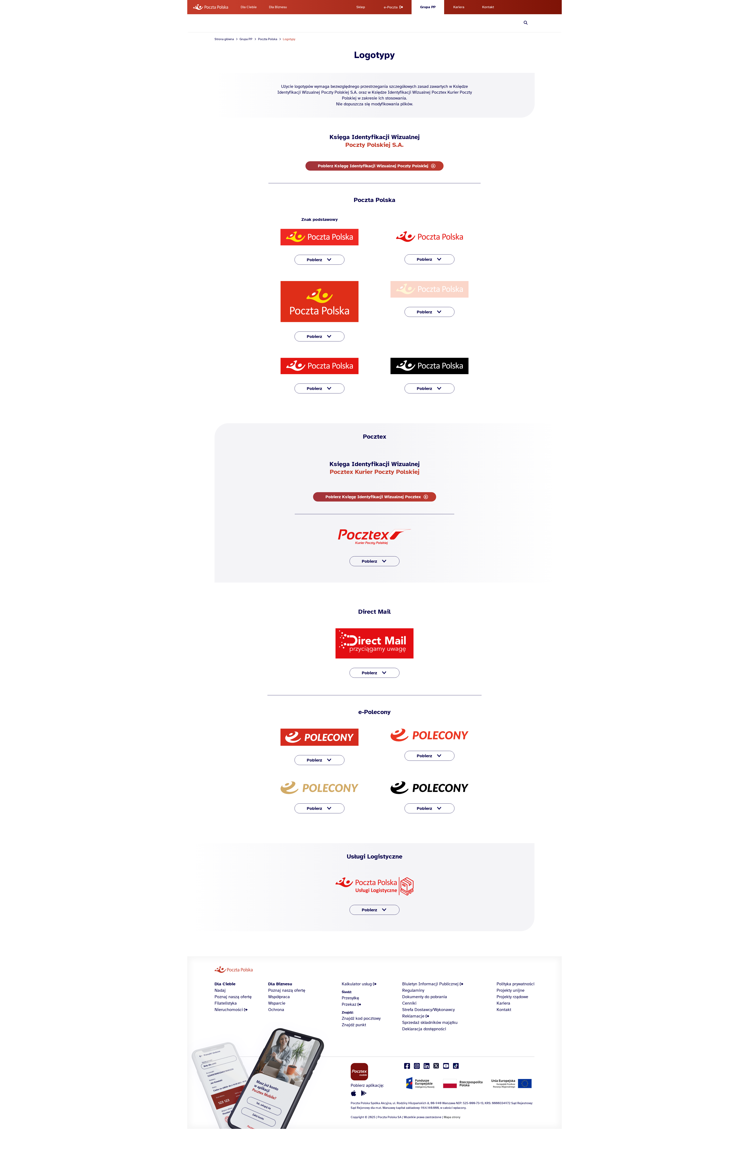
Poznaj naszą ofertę (233, 996)
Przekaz (349, 1004)
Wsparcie (276, 1003)
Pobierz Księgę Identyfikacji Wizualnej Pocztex (373, 496)
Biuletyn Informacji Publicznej (430, 983)
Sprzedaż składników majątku (430, 1022)
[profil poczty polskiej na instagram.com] (417, 1066)
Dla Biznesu (278, 7)
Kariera (458, 7)
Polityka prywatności (515, 983)
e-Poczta (391, 7)
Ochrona (276, 1009)
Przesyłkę (350, 998)
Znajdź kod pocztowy (361, 1018)
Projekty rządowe (512, 996)
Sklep (360, 7)
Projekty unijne (510, 990)
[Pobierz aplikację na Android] (364, 1093)
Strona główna (224, 39)
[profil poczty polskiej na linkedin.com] (427, 1066)
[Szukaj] (526, 23)
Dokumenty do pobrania (424, 996)
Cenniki (409, 1003)
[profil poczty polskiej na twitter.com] (436, 1066)
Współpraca (279, 996)
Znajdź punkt (354, 1024)
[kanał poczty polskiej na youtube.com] (446, 1066)
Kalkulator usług (357, 983)
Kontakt (488, 7)
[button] (319, 259)
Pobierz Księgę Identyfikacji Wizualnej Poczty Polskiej (373, 165)
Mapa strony (452, 1117)
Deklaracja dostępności (424, 1028)
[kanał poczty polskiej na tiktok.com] (456, 1066)
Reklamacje (413, 1016)
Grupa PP (428, 7)
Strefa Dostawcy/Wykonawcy (428, 1009)
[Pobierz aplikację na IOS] (354, 1093)
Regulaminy (413, 990)
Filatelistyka (226, 1003)
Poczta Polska (267, 39)
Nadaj (220, 990)
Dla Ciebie (249, 7)
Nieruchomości (229, 1009)
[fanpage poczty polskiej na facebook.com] (407, 1066)
